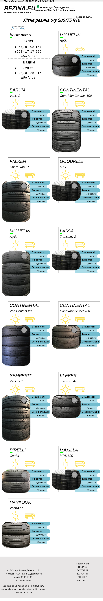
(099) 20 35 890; (29, 68)
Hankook (20, 502)
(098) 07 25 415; (29, 73)
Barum (17, 90)
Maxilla (69, 450)
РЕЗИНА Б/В (82, 564)
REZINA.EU (19, 8)
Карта (55, 12)
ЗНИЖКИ (82, 577)
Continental (75, 90)
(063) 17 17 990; (29, 51)
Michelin (70, 35)
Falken (18, 161)
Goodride (71, 161)
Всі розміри (18, 28)
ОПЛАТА (82, 567)
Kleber (68, 375)
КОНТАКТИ (82, 580)
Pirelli (18, 450)
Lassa (66, 231)
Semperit (21, 375)
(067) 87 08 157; (29, 47)
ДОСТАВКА (82, 570)
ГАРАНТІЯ (82, 574)
